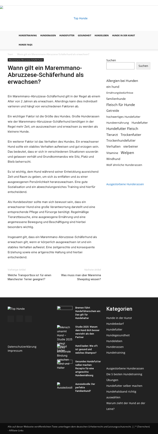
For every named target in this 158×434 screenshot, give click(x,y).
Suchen (111, 60)
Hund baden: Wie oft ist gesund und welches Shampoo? (86, 349)
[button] (145, 35)
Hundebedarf (115, 324)
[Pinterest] (147, 2)
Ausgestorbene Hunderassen (125, 184)
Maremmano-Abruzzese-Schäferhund (26, 59)
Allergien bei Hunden (122, 81)
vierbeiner (130, 147)
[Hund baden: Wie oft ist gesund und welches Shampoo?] (64, 349)
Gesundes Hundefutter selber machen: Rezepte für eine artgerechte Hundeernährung (88, 368)
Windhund (113, 159)
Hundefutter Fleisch (122, 129)
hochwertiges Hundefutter (123, 117)
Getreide (112, 111)
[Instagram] (141, 2)
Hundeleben (102, 35)
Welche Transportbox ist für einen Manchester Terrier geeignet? (29, 277)
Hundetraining (28, 35)
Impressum (15, 350)
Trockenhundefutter (121, 141)
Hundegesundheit (118, 335)
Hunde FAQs (25, 44)
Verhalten (113, 147)
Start (10, 54)
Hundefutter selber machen (124, 386)
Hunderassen (48, 35)
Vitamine (112, 153)
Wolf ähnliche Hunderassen (124, 165)
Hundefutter (66, 35)
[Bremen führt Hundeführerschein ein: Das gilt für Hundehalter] (64, 311)
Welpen (127, 153)
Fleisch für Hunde (120, 105)
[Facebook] (135, 2)
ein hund (112, 87)
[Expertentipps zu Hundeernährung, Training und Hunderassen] (79, 18)
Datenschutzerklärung (22, 346)
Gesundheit (84, 35)
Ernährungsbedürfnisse (119, 92)
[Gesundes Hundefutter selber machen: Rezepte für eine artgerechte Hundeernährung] (64, 365)
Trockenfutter (131, 135)
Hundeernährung (117, 122)
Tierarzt (112, 135)
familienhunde (116, 99)
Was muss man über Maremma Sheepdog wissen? (81, 277)
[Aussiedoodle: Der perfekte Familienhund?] (64, 387)
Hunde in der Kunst (123, 35)
